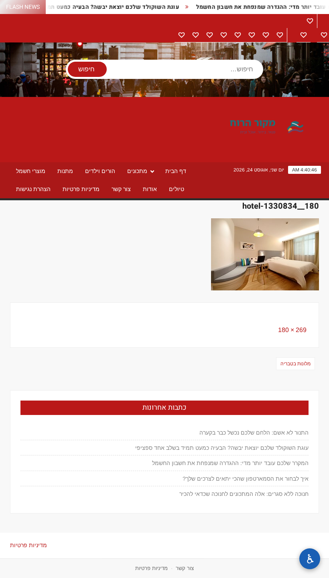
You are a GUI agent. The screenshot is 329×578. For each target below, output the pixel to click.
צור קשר (121, 189)
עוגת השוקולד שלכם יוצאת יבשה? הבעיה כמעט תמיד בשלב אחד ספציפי (222, 448)
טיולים (176, 189)
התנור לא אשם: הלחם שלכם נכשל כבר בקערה (254, 432)
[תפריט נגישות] (309, 558)
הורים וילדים (100, 171)
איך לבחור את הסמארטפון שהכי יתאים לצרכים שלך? (246, 478)
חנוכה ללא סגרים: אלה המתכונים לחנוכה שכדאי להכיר (244, 494)
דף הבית (175, 171)
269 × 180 (292, 329)
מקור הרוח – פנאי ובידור (238, 127)
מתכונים (137, 171)
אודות (150, 189)
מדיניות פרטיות (81, 189)
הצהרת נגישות (33, 189)
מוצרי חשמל (30, 171)
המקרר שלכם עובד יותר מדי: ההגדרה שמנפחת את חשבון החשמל (230, 463)
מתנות (65, 171)
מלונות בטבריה (295, 364)
